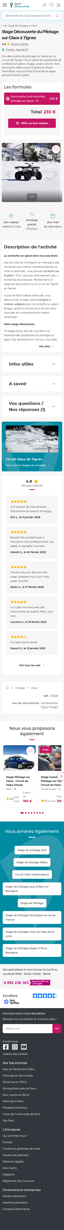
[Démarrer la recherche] (57, 16)
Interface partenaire (15, 1202)
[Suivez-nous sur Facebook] (6, 1047)
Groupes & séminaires (16, 1209)
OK (57, 1028)
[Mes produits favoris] (51, 5)
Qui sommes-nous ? (15, 1135)
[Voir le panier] (58, 5)
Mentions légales (13, 1161)
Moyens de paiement (16, 1155)
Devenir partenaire (14, 1196)
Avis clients (10, 1168)
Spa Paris (8, 1120)
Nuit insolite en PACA (16, 1095)
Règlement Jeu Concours (18, 1181)
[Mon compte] (44, 5)
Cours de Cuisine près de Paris (21, 1114)
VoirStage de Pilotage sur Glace (20, 25)
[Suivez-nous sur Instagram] (15, 1047)
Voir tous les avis (29, 665)
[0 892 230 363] (32, 982)
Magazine (9, 1174)
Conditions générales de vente (21, 1148)
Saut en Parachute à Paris (19, 1069)
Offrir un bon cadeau (34, 123)
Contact (8, 1142)
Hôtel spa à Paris (13, 1101)
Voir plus (44, 346)
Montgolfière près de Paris (19, 1088)
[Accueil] (7, 687)
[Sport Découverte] (19, 5)
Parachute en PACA (15, 1082)
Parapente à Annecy (15, 1107)
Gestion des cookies (15, 1054)
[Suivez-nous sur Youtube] (24, 1047)
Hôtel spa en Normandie (18, 1075)
